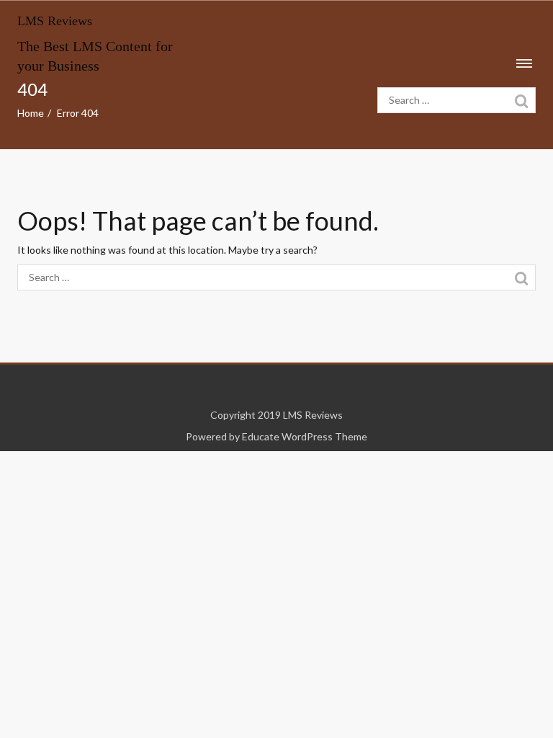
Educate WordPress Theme (304, 436)
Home (30, 113)
